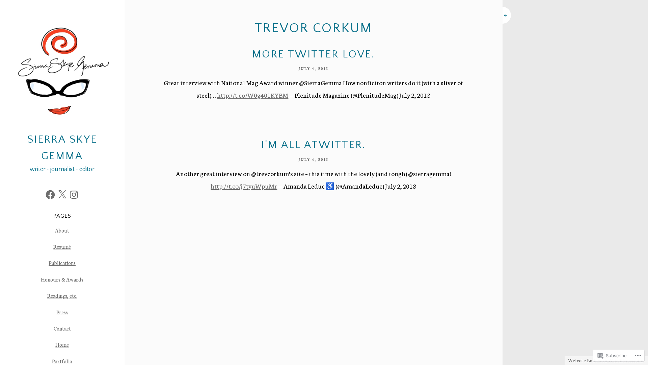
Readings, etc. (62, 295)
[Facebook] (50, 194)
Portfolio (62, 361)
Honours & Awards (62, 279)
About (62, 230)
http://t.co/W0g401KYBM (252, 95)
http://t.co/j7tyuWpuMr (244, 185)
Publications (62, 262)
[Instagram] (74, 194)
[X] (62, 194)
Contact (62, 328)
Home (62, 344)
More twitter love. (313, 54)
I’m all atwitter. (313, 145)
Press (62, 312)
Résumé (62, 246)
